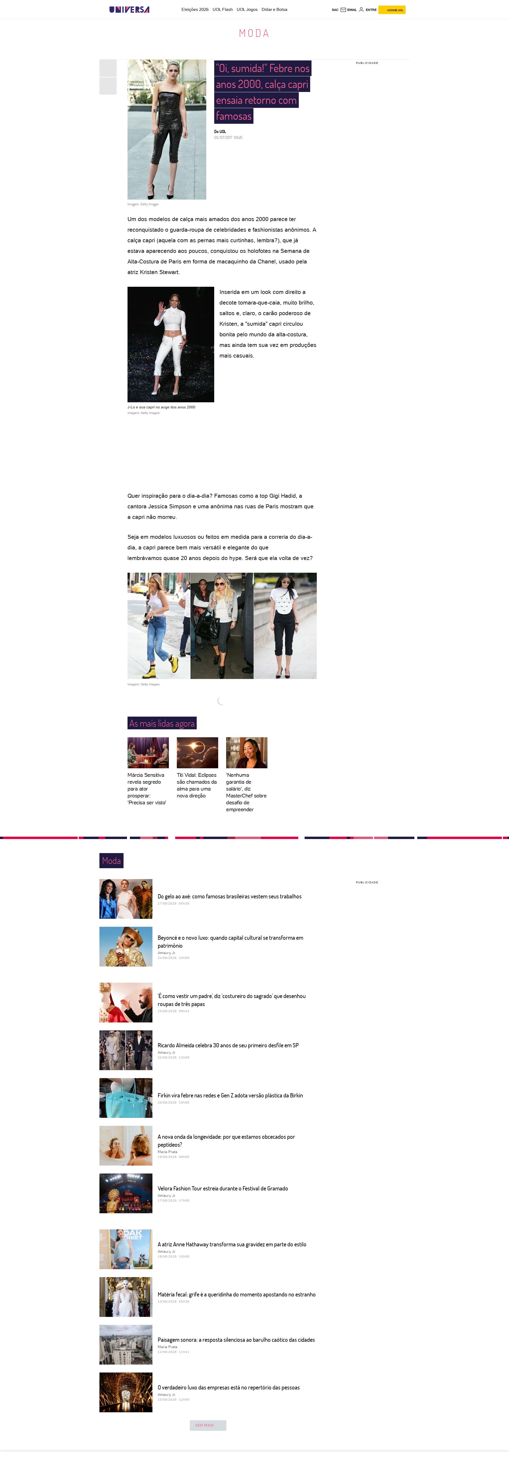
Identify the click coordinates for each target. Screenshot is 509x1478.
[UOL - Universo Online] (154, 9)
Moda (254, 32)
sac (335, 10)
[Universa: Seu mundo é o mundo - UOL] (129, 9)
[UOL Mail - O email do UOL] (348, 10)
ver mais (204, 1425)
